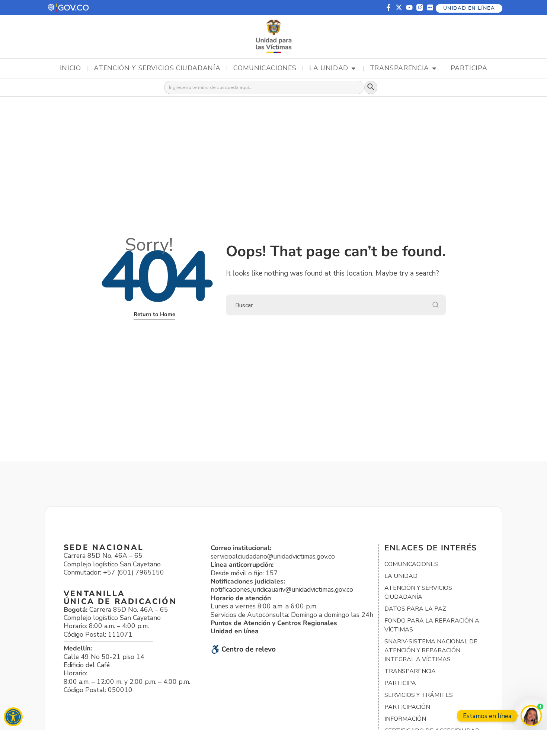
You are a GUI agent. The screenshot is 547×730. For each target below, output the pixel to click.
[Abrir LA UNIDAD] (353, 68)
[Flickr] (430, 7)
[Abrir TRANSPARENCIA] (434, 68)
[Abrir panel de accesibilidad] (13, 716)
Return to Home (154, 314)
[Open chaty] (531, 715)
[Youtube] (409, 7)
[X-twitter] (399, 7)
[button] (69, 7)
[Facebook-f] (388, 7)
